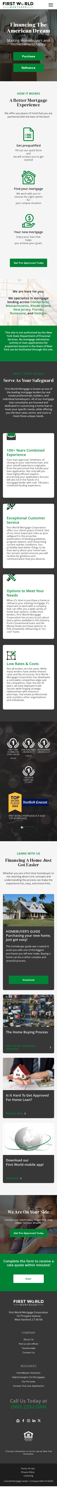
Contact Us (28, 1352)
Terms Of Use (28, 1468)
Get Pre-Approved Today (28, 262)
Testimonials (28, 1348)
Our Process (28, 1381)
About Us (29, 1339)
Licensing (28, 1475)
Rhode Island (40, 306)
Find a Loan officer (28, 1343)
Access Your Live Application (28, 1385)
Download (28, 979)
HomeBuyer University (28, 1372)
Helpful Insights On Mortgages (28, 1377)
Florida (37, 309)
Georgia (40, 313)
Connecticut (39, 302)
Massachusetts (17, 306)
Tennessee (18, 313)
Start (28, 1278)
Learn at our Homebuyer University (21, 1047)
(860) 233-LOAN (28, 1406)
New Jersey (21, 309)
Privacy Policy (28, 1472)
